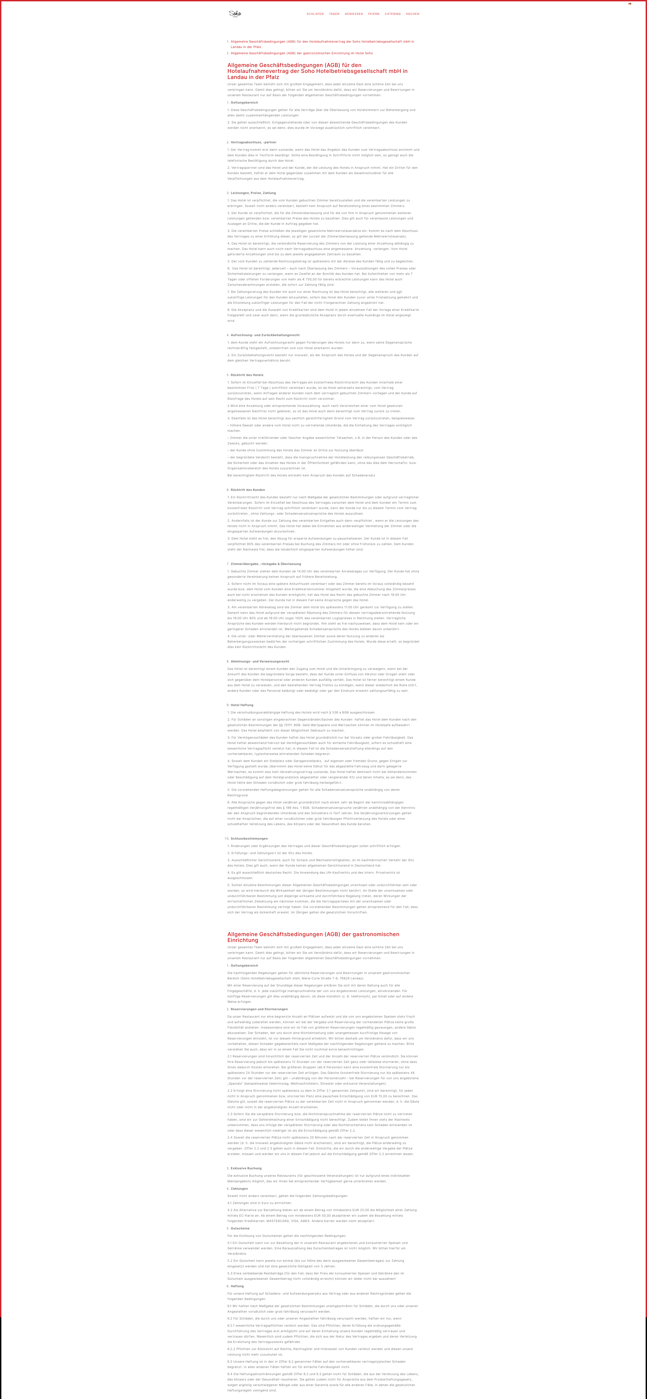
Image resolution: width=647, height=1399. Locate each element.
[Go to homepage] (235, 13)
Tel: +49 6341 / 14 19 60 (607, 3)
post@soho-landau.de (576, 3)
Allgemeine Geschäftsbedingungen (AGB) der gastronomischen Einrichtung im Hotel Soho (302, 53)
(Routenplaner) (56, 3)
